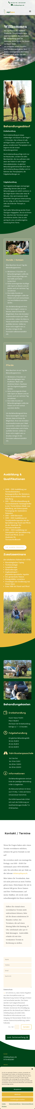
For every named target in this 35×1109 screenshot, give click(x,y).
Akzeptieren (17, 1089)
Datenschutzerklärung (15, 1104)
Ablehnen (17, 1094)
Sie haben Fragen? (15, 547)
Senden (26, 1027)
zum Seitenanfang (16, 1037)
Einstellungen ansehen (17, 1099)
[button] (32, 1069)
